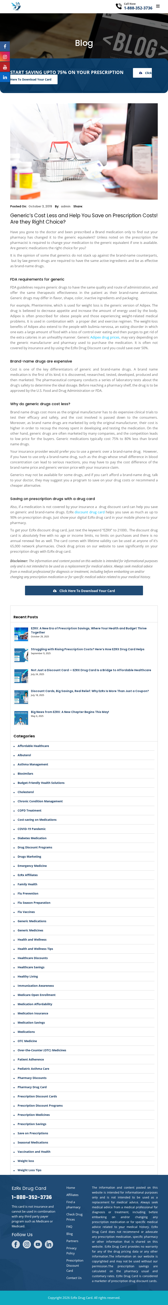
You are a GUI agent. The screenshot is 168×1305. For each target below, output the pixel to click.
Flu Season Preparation (34, 903)
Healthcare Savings (31, 967)
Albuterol (24, 755)
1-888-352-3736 (138, 8)
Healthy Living (28, 976)
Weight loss (26, 1161)
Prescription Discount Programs (40, 1105)
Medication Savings (31, 1022)
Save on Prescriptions (33, 1133)
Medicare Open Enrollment (37, 995)
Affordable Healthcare (33, 746)
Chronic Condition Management (40, 801)
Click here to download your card (87, 591)
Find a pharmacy (73, 1204)
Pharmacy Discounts (32, 1078)
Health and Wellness (32, 939)
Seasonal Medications (33, 1142)
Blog (69, 1234)
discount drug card (90, 512)
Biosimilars (25, 773)
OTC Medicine (27, 1041)
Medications (26, 1032)
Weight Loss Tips (29, 1170)
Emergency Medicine (32, 866)
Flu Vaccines (26, 912)
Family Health (27, 884)
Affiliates (72, 1195)
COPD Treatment (29, 810)
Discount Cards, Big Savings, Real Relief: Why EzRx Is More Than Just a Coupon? (90, 691)
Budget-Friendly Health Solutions (41, 783)
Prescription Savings (32, 1124)
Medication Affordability (35, 1004)
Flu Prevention (28, 893)
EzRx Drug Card (81, 1298)
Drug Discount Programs (35, 847)
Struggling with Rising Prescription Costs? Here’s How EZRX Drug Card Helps (87, 649)
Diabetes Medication (32, 838)
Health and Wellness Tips (35, 949)
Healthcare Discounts (33, 958)
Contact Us (74, 1278)
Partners (72, 1241)
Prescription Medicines (34, 1115)
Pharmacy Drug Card (32, 1087)
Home (70, 1188)
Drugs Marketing (29, 856)
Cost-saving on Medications (37, 820)
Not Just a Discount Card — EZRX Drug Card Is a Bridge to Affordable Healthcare (91, 670)
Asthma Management (33, 764)
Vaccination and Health (34, 1152)
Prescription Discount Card (74, 1265)
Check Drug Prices (74, 1216)
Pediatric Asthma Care (33, 1069)
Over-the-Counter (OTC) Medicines (42, 1050)
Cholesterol (26, 792)
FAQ (69, 1226)
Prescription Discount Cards (37, 1096)
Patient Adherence (31, 1059)
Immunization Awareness (36, 986)
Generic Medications (32, 921)
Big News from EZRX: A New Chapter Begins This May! (70, 712)
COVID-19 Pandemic (32, 829)
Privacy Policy (71, 1250)
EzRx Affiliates (28, 875)
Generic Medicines (30, 930)
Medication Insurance (33, 1013)
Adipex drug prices (104, 337)
